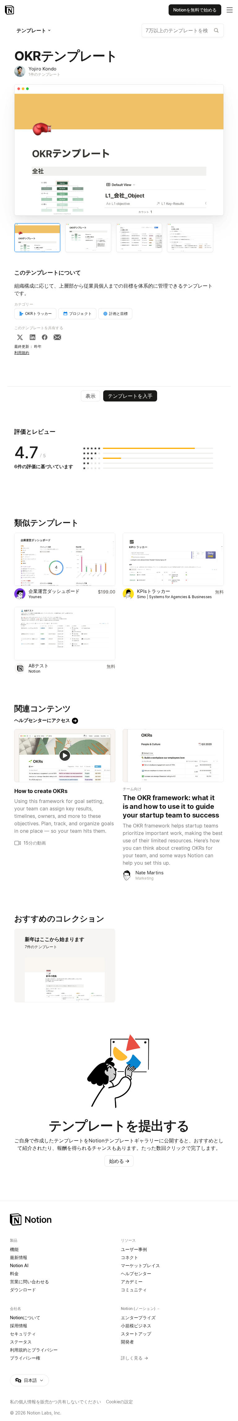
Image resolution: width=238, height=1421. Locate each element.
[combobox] (183, 30)
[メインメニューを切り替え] (229, 10)
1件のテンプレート (44, 74)
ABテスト (39, 666)
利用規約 (21, 352)
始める (119, 1161)
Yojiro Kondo (42, 69)
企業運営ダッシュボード (54, 591)
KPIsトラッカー (153, 591)
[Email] (57, 337)
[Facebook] (45, 337)
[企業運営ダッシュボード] (64, 559)
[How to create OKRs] (64, 755)
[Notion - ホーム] (10, 10)
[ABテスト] (64, 633)
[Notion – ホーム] (119, 1219)
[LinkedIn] (32, 337)
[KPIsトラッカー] (173, 559)
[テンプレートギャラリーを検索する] (216, 30)
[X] (19, 337)
